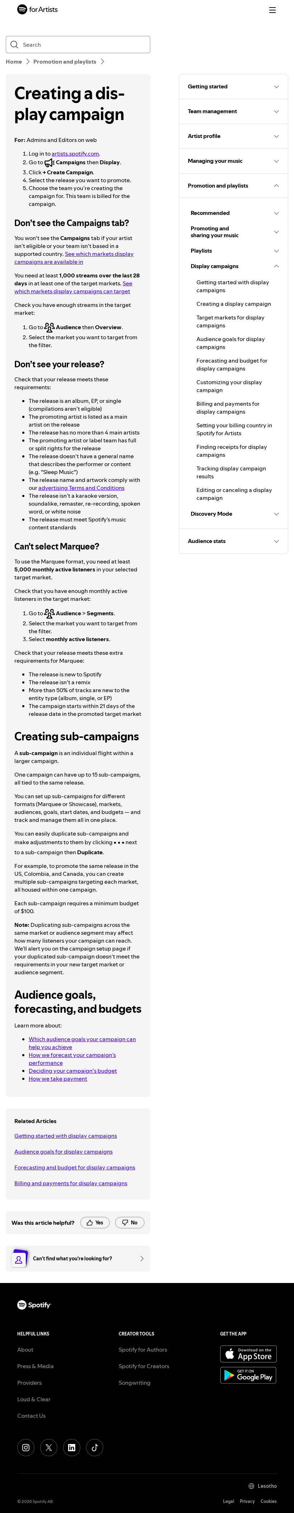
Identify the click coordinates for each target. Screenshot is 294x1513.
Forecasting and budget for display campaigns (74, 1167)
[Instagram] (25, 1447)
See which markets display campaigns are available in (74, 258)
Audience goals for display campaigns (63, 1151)
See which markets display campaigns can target (73, 287)
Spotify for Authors (143, 1349)
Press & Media (35, 1366)
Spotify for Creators (144, 1366)
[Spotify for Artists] (37, 10)
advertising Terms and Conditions (81, 488)
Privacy (247, 1501)
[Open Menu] (272, 10)
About (25, 1349)
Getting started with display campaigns (65, 1136)
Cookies (269, 1501)
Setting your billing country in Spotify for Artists (234, 429)
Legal (228, 1501)
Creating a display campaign (233, 304)
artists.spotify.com (75, 153)
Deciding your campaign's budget (73, 1071)
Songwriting (135, 1382)
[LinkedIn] (71, 1447)
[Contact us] (139, 1258)
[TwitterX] (48, 1447)
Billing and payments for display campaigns (70, 1183)
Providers (29, 1382)
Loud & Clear (34, 1399)
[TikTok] (94, 1447)
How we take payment (58, 1078)
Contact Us (31, 1416)
